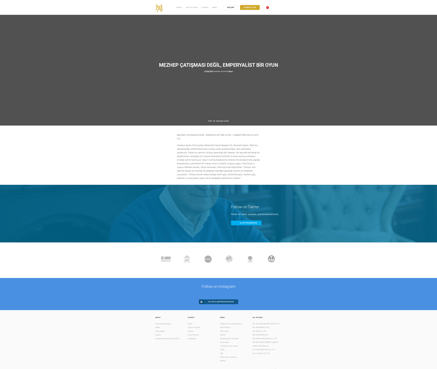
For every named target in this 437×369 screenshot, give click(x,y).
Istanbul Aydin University (229, 338)
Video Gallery (160, 331)
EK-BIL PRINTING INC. (261, 346)
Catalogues (192, 338)
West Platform (225, 327)
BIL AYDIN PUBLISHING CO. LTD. (265, 338)
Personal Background (163, 324)
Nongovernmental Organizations (167, 338)
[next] (279, 260)
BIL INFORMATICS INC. (261, 327)
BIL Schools (224, 342)
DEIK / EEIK (224, 331)
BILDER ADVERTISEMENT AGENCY (266, 342)
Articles (190, 331)
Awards (158, 335)
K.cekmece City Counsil (229, 346)
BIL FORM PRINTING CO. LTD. (264, 350)
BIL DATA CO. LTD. (259, 331)
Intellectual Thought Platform (231, 324)
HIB (221, 353)
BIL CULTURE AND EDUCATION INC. (266, 324)
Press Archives (193, 335)
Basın (231, 71)
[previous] (157, 260)
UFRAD (222, 361)
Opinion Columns (194, 327)
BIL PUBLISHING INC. (261, 335)
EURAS (222, 335)
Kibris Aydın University (228, 357)
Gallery (157, 327)
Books (190, 324)
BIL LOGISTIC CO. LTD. (261, 353)
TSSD (222, 350)
